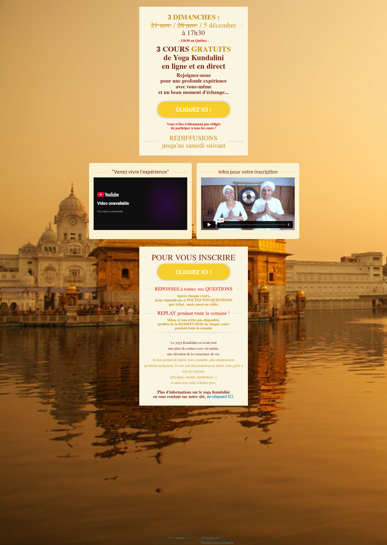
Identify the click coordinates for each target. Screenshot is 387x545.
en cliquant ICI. (220, 396)
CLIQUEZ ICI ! (193, 109)
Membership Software (217, 543)
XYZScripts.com (210, 537)
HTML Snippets (176, 537)
